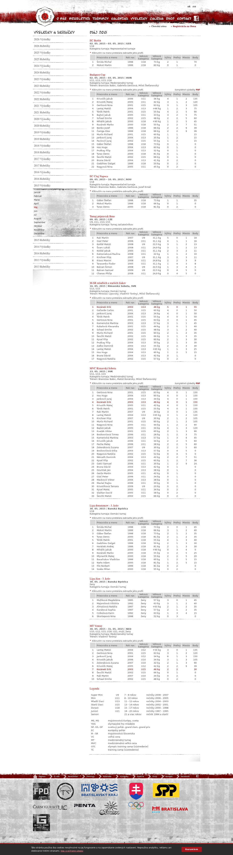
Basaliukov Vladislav (108, 559)
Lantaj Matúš (104, 108)
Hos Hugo (102, 147)
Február (38, 196)
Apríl (36, 203)
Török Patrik (103, 111)
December (39, 233)
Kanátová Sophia (106, 610)
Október (38, 226)
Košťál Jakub (103, 250)
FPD (41, 791)
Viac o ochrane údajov (72, 851)
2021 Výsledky (42, 106)
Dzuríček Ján (104, 470)
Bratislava (170, 809)
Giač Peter (102, 241)
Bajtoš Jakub (104, 115)
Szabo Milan (103, 569)
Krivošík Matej (105, 102)
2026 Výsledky (42, 39)
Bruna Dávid (103, 160)
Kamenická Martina (107, 323)
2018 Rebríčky (42, 152)
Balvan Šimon (104, 267)
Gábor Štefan (104, 144)
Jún (35, 211)
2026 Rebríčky (42, 46)
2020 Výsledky (42, 119)
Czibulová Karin (105, 613)
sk (188, 6)
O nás (62, 18)
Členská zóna (158, 26)
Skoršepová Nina (106, 616)
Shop (170, 18)
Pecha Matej (103, 444)
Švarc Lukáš (103, 247)
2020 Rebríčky (42, 125)
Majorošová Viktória (108, 603)
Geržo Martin (104, 473)
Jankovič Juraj (104, 137)
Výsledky (139, 18)
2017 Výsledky (42, 159)
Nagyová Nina (104, 166)
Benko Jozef (103, 128)
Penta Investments (85, 805)
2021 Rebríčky (42, 112)
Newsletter (79, 18)
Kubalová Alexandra (108, 326)
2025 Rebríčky (42, 59)
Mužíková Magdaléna (108, 600)
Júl (35, 215)
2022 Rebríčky (42, 99)
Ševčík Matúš (104, 157)
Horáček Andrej (105, 546)
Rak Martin (103, 238)
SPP (166, 791)
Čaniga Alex (103, 131)
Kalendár (119, 18)
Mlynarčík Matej (105, 556)
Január (37, 192)
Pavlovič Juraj (104, 141)
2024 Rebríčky (42, 72)
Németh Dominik (106, 457)
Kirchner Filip (104, 257)
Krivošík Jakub (105, 98)
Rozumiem (191, 849)
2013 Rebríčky (42, 266)
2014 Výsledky (42, 246)
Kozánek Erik (104, 307)
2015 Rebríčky (42, 240)
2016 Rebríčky (42, 179)
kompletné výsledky (185, 90)
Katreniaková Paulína (108, 254)
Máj (35, 207)
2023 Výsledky (42, 79)
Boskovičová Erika (107, 450)
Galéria (156, 18)
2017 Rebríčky (42, 165)
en (194, 6)
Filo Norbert (103, 566)
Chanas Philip (104, 273)
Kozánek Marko (105, 124)
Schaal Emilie (104, 118)
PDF (198, 90)
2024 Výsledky (42, 66)
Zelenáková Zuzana (108, 447)
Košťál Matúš (104, 244)
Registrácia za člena (184, 26)
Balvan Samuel (105, 270)
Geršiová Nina (104, 105)
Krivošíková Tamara (108, 486)
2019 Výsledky (42, 132)
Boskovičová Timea (108, 434)
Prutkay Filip (103, 150)
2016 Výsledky (42, 172)
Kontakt (184, 18)
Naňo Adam (103, 562)
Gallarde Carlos (105, 310)
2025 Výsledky (42, 52)
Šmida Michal (104, 62)
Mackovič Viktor (105, 480)
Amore (109, 808)
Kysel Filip (102, 339)
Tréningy (101, 18)
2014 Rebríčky (42, 253)
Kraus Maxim (104, 260)
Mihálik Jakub (104, 121)
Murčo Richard (104, 134)
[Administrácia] (197, 776)
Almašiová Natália (107, 606)
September (39, 222)
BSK (99, 790)
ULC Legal (50, 807)
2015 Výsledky (42, 185)
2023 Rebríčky (42, 86)
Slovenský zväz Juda (65, 791)
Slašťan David (104, 492)
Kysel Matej (103, 489)
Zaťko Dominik (105, 346)
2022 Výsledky (42, 92)
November (39, 230)
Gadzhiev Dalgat (106, 163)
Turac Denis (103, 154)
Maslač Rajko (104, 483)
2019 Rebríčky (42, 139)
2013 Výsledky (42, 260)
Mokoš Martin (104, 65)
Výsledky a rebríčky (54, 32)
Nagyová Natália (106, 359)
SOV (136, 796)
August (37, 218)
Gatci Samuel (104, 463)
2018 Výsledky (42, 145)
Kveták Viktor (104, 431)
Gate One (41, 822)
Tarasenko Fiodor (106, 263)
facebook (185, 776)
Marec (37, 200)
